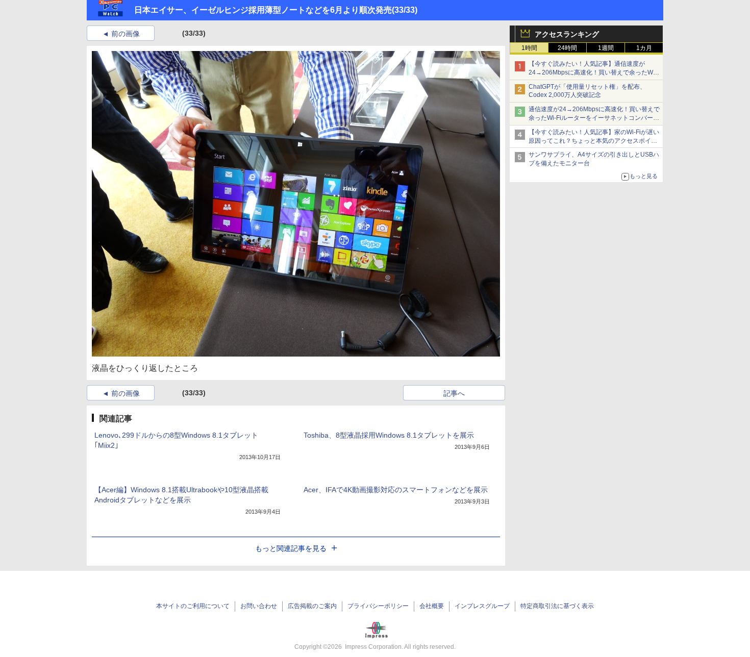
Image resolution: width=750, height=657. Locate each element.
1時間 (529, 48)
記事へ (454, 393)
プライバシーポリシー (378, 606)
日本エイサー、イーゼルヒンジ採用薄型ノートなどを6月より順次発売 (263, 10)
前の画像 (125, 34)
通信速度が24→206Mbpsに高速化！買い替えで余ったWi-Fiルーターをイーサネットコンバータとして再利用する (594, 118)
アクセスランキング (567, 34)
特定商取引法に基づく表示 (557, 606)
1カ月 (644, 48)
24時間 (567, 48)
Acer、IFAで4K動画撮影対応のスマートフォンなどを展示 (396, 490)
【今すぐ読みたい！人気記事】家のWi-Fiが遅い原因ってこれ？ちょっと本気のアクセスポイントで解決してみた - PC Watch (594, 141)
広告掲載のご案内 (312, 606)
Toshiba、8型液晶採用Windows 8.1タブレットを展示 (389, 435)
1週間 (606, 48)
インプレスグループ (482, 606)
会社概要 (431, 606)
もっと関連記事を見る (291, 548)
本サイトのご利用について (193, 606)
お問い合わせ (258, 606)
